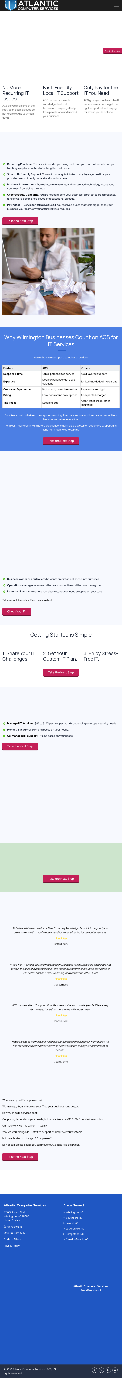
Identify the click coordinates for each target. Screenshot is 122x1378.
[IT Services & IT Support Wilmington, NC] (31, 5)
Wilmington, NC (74, 1212)
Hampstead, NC (75, 1234)
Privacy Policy (12, 1245)
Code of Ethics (12, 1239)
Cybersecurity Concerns (22, 194)
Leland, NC (72, 1223)
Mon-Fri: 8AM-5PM (14, 1233)
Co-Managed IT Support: (22, 736)
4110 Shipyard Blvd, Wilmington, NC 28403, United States (17, 1216)
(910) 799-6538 (13, 1226)
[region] (61, 383)
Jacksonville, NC (75, 1228)
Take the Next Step (112, 51)
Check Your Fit (16, 611)
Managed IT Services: (20, 723)
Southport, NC (74, 1217)
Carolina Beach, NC (77, 1239)
